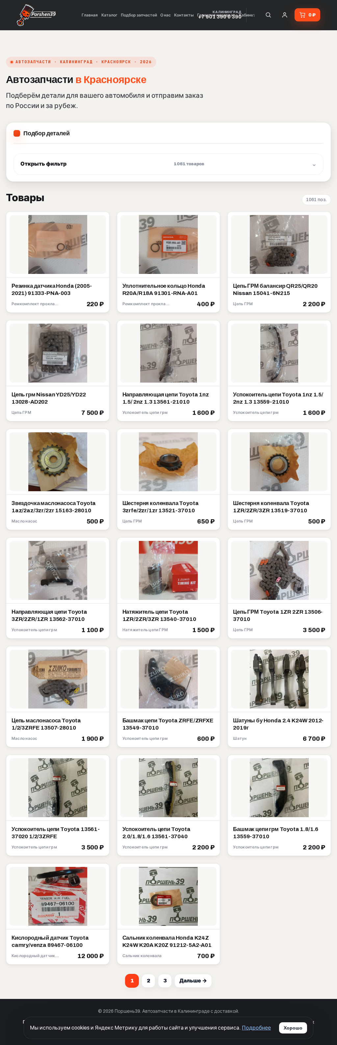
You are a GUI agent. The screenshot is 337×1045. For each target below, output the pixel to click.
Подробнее (256, 1028)
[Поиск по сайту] (268, 14)
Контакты (184, 15)
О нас (165, 15)
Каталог (109, 15)
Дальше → (193, 980)
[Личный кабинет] (284, 14)
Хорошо (293, 1028)
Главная (90, 15)
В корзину (88, 304)
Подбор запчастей (139, 15)
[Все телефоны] (253, 14)
